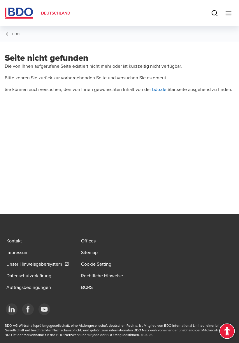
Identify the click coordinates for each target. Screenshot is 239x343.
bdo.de (160, 89)
